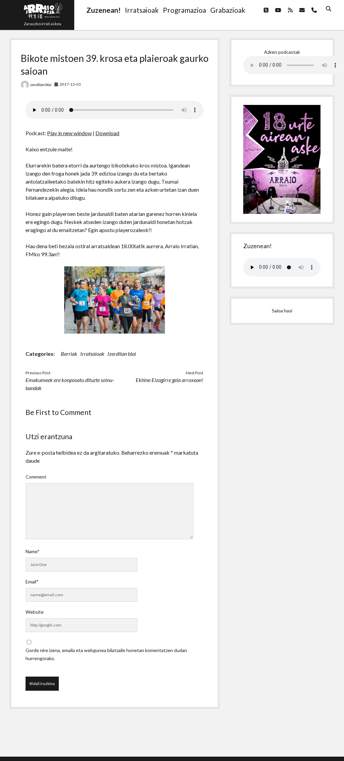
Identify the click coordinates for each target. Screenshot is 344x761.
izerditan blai (40, 84)
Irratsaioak (92, 353)
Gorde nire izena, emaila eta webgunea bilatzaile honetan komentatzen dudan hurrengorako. (106, 654)
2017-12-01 (70, 84)
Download (107, 133)
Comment (36, 477)
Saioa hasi (282, 310)
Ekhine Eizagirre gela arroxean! (169, 380)
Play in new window (69, 133)
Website (35, 612)
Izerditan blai (122, 353)
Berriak (69, 353)
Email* (32, 581)
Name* (33, 551)
